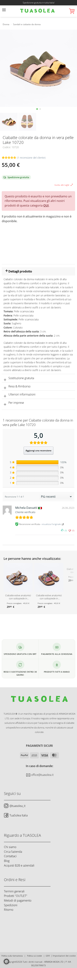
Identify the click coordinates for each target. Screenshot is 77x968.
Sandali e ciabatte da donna (27, 24)
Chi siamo (10, 847)
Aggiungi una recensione (38, 450)
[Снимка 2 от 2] (40, 109)
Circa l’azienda (13, 851)
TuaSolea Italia (18, 815)
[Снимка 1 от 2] (36, 109)
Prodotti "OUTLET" (15, 896)
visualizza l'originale (51, 524)
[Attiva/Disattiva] (5, 272)
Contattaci (10, 856)
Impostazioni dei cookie (64, 955)
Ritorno (8, 910)
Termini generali (14, 891)
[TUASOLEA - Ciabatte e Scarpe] (37, 11)
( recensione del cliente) (31, 157)
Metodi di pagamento (17, 900)
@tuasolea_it (17, 806)
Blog (6, 861)
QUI (46, 205)
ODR (48, 955)
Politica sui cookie (34, 955)
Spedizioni (10, 905)
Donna (6, 24)
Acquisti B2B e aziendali (19, 865)
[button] (4, 11)
